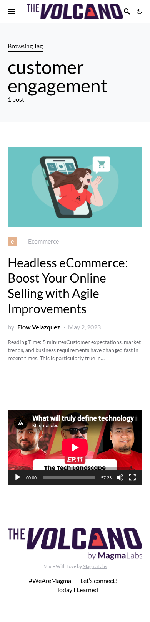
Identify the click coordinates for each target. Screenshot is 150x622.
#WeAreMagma (50, 580)
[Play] (18, 477)
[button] (139, 11)
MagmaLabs (95, 566)
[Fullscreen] (132, 477)
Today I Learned (77, 589)
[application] (75, 447)
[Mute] (120, 477)
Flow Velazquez (38, 327)
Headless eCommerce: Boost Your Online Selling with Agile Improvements (68, 285)
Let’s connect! (98, 580)
